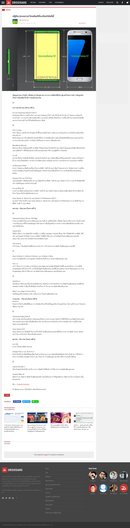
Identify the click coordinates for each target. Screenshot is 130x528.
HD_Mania (113, 493)
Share (18, 401)
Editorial (42, 2)
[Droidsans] (16, 2)
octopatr (92, 481)
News (8, 9)
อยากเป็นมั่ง (124, 493)
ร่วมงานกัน (48, 505)
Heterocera (25, 20)
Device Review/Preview (52, 484)
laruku (93, 493)
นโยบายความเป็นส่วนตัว (53, 513)
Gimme (103, 480)
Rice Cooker (124, 481)
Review (33, 2)
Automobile (59, 2)
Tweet (27, 401)
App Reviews (49, 480)
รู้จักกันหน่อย (49, 501)
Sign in (100, 2)
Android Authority (23, 384)
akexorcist (103, 493)
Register (109, 2)
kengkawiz (113, 481)
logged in (46, 455)
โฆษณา (47, 509)
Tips (50, 2)
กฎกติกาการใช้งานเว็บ (52, 497)
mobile (7, 395)
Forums (47, 492)
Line (36, 401)
